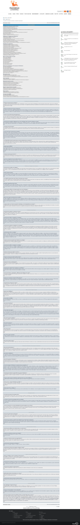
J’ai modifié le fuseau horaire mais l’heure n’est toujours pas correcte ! (13, 38)
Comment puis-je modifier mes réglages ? (9, 37)
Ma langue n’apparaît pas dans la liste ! (9, 39)
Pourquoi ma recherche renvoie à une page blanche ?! (11, 83)
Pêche (27, 512)
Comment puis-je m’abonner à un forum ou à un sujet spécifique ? (13, 88)
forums (9, 504)
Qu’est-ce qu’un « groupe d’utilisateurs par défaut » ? (11, 71)
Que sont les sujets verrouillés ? (8, 63)
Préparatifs (16, 513)
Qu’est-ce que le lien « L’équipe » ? (8, 72)
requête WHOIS (24, 496)
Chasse (13, 512)
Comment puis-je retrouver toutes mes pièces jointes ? (11, 92)
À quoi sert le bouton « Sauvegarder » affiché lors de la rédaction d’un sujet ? (14, 53)
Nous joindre (29, 519)
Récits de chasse (17, 516)
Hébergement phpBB (36, 508)
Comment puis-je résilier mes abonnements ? (10, 89)
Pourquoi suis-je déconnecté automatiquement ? (10, 28)
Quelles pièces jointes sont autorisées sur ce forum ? (11, 91)
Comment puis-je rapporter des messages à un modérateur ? (12, 52)
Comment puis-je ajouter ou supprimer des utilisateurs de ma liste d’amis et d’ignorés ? (16, 79)
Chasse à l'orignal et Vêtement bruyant (70, 66)
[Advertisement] (69, 24)
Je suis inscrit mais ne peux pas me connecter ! (10, 31)
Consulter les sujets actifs (18, 20)
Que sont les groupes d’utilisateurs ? (8, 68)
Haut (4, 106)
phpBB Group (29, 485)
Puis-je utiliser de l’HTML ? (7, 58)
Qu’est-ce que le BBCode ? (7, 57)
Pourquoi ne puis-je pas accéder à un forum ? (10, 49)
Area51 (6, 491)
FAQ (4, 19)
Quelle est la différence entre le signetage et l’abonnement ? (12, 87)
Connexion (5, 17)
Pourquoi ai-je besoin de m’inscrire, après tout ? (10, 27)
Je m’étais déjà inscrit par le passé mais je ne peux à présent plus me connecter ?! (15, 32)
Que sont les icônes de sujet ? (7, 64)
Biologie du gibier (17, 517)
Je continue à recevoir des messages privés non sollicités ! (12, 75)
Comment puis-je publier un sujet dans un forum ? (10, 44)
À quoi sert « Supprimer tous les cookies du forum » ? (11, 34)
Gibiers (40, 514)
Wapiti (42, 517)
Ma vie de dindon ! (67, 50)
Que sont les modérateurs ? (7, 67)
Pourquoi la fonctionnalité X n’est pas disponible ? (10, 95)
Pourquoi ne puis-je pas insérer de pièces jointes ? (10, 50)
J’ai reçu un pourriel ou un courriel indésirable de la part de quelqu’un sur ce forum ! (15, 76)
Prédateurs (42, 518)
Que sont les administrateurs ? (7, 66)
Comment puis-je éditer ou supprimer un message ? (11, 45)
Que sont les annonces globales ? (8, 60)
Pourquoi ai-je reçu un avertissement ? (9, 51)
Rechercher (8, 19)
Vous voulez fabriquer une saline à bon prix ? (70, 55)
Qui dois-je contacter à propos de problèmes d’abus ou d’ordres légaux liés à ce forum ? (16, 96)
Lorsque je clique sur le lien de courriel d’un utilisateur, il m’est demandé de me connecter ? (16, 42)
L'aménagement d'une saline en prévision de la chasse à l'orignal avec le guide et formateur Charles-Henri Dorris (71, 59)
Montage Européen (67, 70)
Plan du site (25, 519)
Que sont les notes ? (6, 62)
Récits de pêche (30, 516)
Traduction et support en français (28, 508)
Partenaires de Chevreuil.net (52, 519)
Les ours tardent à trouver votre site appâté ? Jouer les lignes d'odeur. (70, 63)
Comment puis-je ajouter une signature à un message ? (11, 46)
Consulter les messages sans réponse (8, 20)
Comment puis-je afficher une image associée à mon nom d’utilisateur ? (13, 40)
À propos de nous (35, 519)
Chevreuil (42, 515)
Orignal (42, 516)
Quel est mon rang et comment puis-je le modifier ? (10, 41)
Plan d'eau (41, 512)
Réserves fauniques (29, 517)
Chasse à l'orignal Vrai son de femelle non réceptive (71, 39)
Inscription (10, 17)
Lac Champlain (43, 513)
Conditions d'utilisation (43, 519)
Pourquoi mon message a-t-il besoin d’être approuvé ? (11, 54)
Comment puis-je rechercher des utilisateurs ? (10, 84)
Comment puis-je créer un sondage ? (8, 47)
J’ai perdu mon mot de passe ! (7, 30)
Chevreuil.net (5, 504)
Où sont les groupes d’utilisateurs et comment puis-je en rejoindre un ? (13, 69)
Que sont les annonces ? (7, 61)
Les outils (15, 514)
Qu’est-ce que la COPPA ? (7, 33)
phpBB (28, 507)
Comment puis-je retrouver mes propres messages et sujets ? (12, 85)
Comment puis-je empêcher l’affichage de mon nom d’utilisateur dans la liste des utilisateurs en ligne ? (18, 29)
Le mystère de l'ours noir (68, 46)
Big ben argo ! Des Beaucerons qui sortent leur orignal (71, 35)
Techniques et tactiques (18, 515)
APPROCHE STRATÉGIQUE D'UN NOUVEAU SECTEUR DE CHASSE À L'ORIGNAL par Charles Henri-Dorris (71, 43)
